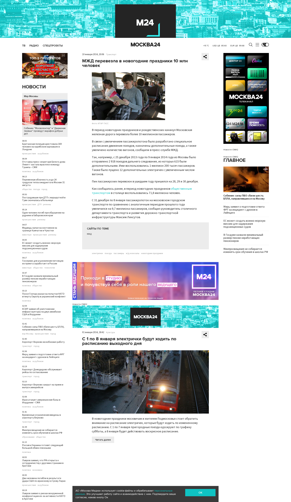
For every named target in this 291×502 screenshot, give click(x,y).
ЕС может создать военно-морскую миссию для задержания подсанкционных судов (41, 245)
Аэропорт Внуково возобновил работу (43, 342)
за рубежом (42, 154)
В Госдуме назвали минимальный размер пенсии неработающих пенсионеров (40, 278)
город (44, 189)
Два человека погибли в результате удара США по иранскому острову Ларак (43, 480)
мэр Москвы (27, 334)
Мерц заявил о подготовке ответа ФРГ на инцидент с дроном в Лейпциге (43, 356)
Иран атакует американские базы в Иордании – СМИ (41, 401)
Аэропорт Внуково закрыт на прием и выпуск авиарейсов (42, 386)
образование (28, 437)
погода (36, 189)
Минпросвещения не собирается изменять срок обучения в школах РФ (42, 431)
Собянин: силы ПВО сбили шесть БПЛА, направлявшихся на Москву (43, 328)
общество (27, 189)
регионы (47, 204)
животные (27, 235)
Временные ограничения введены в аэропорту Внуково (41, 416)
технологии (49, 268)
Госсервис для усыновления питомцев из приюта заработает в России (42, 262)
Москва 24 (145, 44)
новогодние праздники (152, 253)
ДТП (39, 204)
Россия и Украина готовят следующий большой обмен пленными (42, 447)
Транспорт (111, 54)
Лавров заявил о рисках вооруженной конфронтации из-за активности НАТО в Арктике (43, 496)
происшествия (29, 154)
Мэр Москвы (31, 96)
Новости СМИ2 (79, 304)
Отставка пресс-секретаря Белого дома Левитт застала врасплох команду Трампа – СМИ (43, 164)
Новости (34, 87)
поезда (108, 253)
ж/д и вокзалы (132, 253)
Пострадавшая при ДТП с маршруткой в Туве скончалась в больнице (43, 199)
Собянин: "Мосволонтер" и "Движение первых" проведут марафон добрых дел (45, 131)
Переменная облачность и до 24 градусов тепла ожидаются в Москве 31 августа (43, 182)
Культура (110, 332)
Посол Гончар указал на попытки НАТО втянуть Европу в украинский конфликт (44, 295)
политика (26, 171)
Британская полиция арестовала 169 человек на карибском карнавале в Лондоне (42, 146)
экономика (37, 470)
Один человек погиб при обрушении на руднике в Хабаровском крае (43, 214)
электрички (97, 253)
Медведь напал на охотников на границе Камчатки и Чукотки (39, 229)
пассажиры (119, 253)
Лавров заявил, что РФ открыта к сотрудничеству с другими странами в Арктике (43, 463)
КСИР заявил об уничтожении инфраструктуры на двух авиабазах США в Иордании (41, 311)
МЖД (89, 234)
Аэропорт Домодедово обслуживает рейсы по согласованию (42, 371)
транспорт (27, 346)
